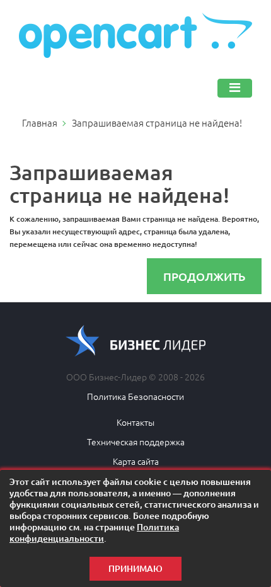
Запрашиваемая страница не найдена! (157, 122)
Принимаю (135, 568)
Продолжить (204, 276)
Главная (39, 122)
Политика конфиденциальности (94, 532)
